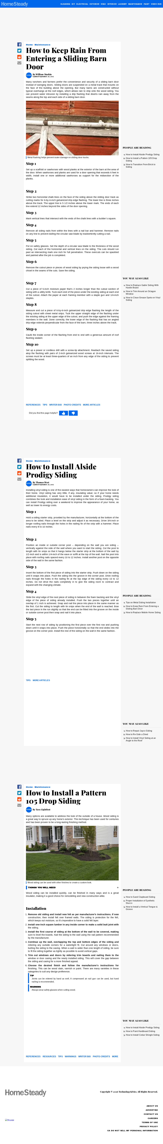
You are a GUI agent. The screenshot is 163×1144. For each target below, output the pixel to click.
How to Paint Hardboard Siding (140, 1031)
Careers (153, 1118)
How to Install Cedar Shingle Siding (142, 1035)
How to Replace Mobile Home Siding (143, 612)
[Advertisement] (72, 383)
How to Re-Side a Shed (137, 734)
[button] (19, 46)
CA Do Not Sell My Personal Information (132, 1131)
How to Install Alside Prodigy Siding (143, 154)
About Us (152, 1106)
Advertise (152, 1110)
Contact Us (151, 1114)
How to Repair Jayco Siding (139, 731)
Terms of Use (150, 1122)
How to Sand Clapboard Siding (140, 897)
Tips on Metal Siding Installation (141, 602)
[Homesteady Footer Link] (30, 1093)
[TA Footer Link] (30, 1120)
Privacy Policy (149, 1127)
